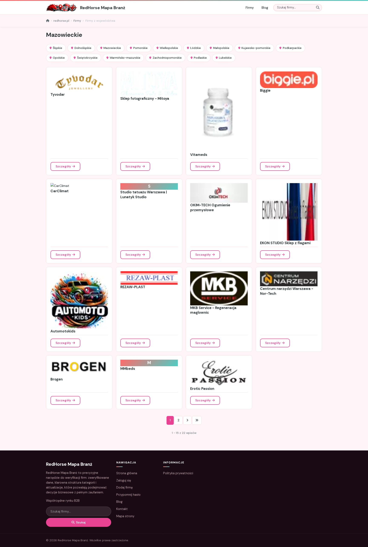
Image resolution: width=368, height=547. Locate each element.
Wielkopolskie (169, 48)
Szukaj (80, 522)
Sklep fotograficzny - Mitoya (144, 98)
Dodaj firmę (124, 487)
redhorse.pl (61, 21)
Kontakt (122, 509)
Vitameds (198, 154)
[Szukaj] (317, 7)
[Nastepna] (187, 420)
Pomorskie (140, 48)
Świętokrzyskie (87, 58)
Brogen (56, 379)
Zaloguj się (123, 480)
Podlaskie (200, 58)
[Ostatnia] (196, 420)
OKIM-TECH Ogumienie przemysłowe (210, 207)
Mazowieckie (112, 48)
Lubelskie (225, 58)
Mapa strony (125, 516)
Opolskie (59, 58)
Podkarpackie (292, 48)
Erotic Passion (202, 388)
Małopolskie (221, 48)
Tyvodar (57, 94)
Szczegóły (64, 166)
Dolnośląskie (83, 48)
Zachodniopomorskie (167, 58)
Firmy (250, 8)
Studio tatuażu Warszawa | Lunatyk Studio (143, 194)
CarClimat (59, 191)
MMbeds (127, 368)
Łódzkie (195, 48)
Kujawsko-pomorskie (256, 48)
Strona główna (126, 473)
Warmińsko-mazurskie (125, 58)
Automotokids (62, 331)
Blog (265, 8)
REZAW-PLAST (132, 287)
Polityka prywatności (178, 473)
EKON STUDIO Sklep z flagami (285, 243)
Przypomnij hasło (128, 495)
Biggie (265, 90)
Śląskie (57, 48)
